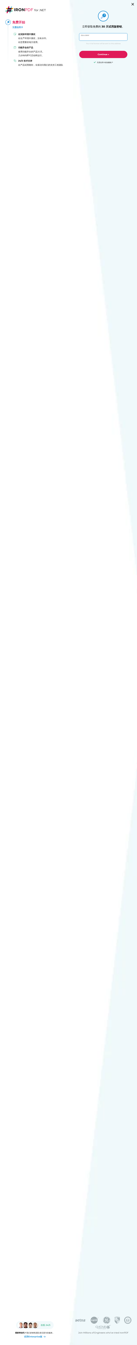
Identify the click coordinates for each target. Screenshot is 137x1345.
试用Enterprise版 (33, 1336)
